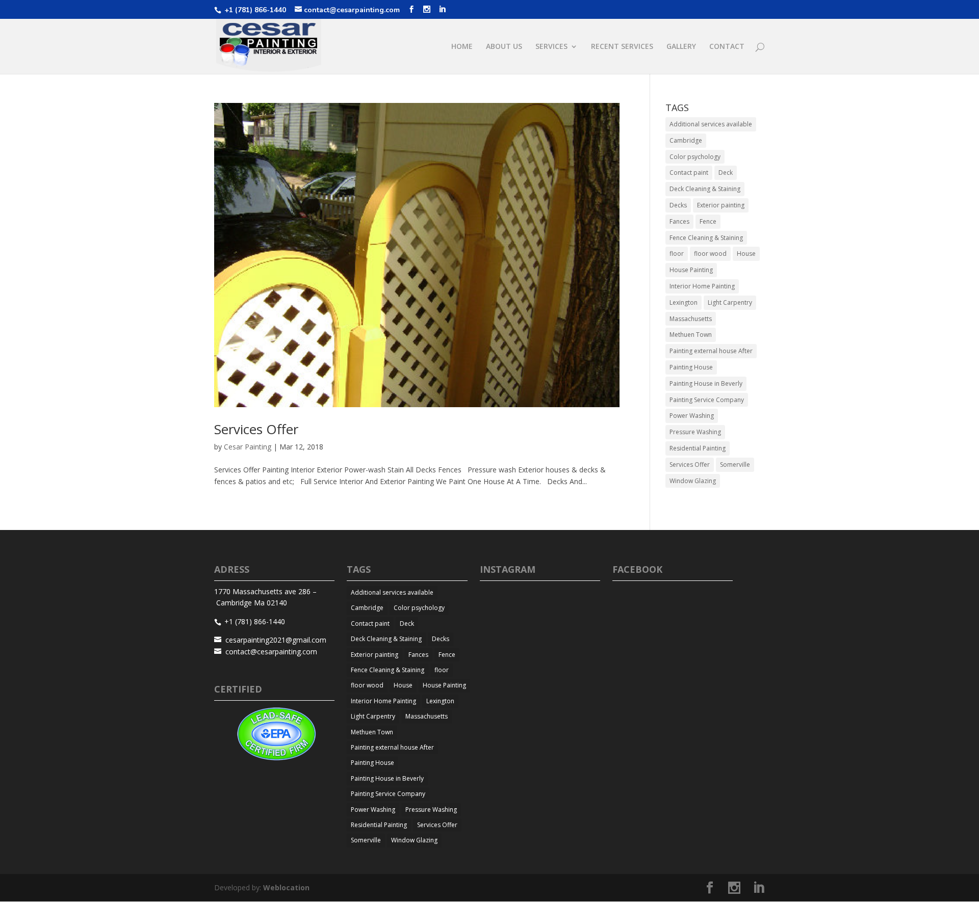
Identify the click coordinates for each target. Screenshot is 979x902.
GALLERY (681, 47)
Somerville (735, 464)
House (746, 253)
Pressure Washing (695, 432)
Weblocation (286, 887)
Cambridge (685, 140)
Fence (708, 221)
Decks (678, 205)
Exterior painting (720, 205)
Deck (725, 172)
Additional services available (710, 124)
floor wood (710, 253)
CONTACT (726, 47)
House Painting (691, 270)
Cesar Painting (247, 447)
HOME (462, 47)
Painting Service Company (706, 399)
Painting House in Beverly (705, 383)
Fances (679, 221)
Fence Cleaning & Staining (706, 237)
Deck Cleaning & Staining (704, 188)
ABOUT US (504, 47)
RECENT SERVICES (622, 47)
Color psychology (694, 156)
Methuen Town (690, 334)
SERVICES (551, 47)
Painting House (691, 367)
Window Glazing (692, 480)
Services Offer (256, 429)
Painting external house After (711, 351)
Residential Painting (697, 448)
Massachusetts (690, 318)
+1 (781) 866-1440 (254, 10)
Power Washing (691, 415)
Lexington (683, 302)
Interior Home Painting (702, 286)
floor (676, 253)
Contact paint (688, 172)
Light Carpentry (730, 302)
